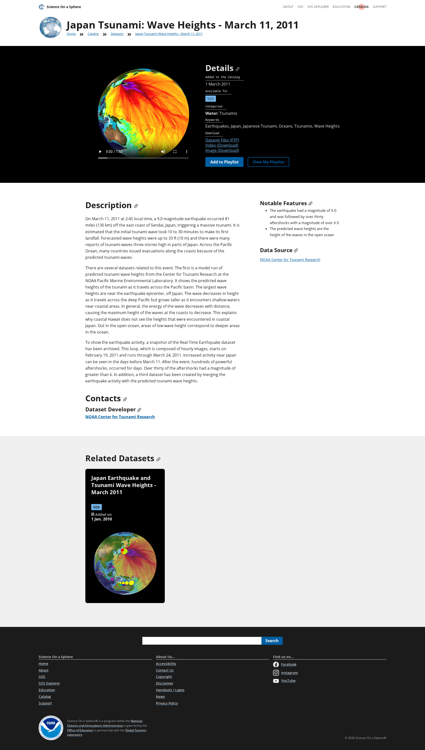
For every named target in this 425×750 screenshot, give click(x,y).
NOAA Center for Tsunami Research (290, 259)
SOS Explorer (318, 7)
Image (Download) (222, 150)
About (288, 7)
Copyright (164, 676)
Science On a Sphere (64, 6)
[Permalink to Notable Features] (310, 203)
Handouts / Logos (170, 690)
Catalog (361, 7)
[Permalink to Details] (238, 67)
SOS (301, 7)
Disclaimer (164, 683)
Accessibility (166, 663)
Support (379, 7)
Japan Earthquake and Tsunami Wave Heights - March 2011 (123, 485)
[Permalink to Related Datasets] (158, 458)
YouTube (288, 680)
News (160, 696)
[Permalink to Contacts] (125, 398)
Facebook (288, 664)
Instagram (289, 672)
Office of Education (80, 730)
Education (341, 7)
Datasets (117, 33)
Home (71, 33)
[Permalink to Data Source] (296, 250)
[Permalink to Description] (136, 205)
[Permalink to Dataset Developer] (139, 409)
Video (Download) (221, 145)
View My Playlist (268, 162)
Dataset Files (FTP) (222, 140)
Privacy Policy (167, 703)
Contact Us (165, 670)
